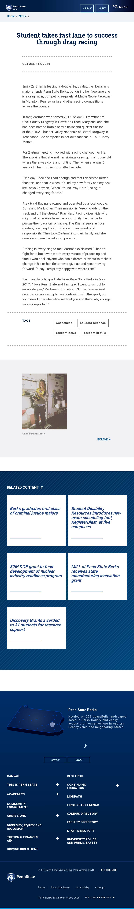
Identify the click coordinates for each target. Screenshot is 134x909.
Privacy (41, 887)
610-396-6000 (109, 870)
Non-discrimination (60, 887)
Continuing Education (76, 786)
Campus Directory (82, 813)
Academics (64, 323)
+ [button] (57, 784)
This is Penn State (22, 784)
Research (75, 776)
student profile (95, 333)
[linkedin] (57, 746)
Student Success (93, 323)
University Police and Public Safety (82, 841)
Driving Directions (22, 849)
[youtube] (67, 746)
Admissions (16, 815)
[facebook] (48, 746)
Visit (102, 8)
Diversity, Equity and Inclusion (24, 827)
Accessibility (82, 887)
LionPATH (74, 796)
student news (66, 333)
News (22, 16)
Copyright (100, 887)
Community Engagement (17, 805)
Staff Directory (80, 830)
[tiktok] (85, 746)
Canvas (13, 776)
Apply (87, 8)
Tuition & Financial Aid (23, 839)
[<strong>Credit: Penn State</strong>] (67, 401)
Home (11, 16)
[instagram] (76, 746)
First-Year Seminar (83, 805)
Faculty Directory (82, 822)
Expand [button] (102, 439)
